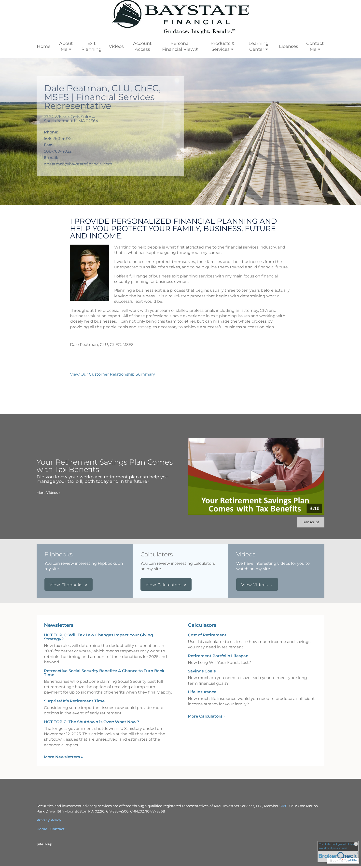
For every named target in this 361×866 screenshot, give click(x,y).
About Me (66, 46)
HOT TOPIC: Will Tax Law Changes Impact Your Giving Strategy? (98, 637)
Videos (116, 46)
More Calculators (206, 716)
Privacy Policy (49, 820)
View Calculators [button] (163, 584)
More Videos (49, 492)
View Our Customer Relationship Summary (113, 374)
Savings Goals (202, 671)
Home (44, 46)
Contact (57, 829)
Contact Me (315, 46)
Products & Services (222, 46)
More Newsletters (63, 757)
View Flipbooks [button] (66, 584)
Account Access (142, 46)
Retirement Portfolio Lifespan (218, 656)
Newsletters (58, 625)
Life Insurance (202, 692)
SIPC (283, 806)
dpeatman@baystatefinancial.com (78, 164)
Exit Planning (91, 46)
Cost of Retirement (207, 635)
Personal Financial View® (180, 46)
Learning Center (258, 46)
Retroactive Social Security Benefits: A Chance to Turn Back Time (104, 673)
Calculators (202, 625)
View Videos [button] (254, 584)
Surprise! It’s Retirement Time (74, 701)
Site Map (44, 844)
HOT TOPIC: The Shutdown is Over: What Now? (91, 722)
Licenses (288, 46)
